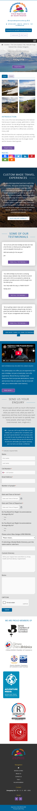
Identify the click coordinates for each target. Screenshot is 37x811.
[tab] (5, 76)
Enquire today (8, 148)
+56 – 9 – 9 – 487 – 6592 (23, 790)
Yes (5, 517)
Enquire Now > (18, 66)
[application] (18, 353)
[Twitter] (18, 156)
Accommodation (20, 25)
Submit (7, 610)
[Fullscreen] (33, 361)
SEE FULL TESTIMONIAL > (18, 295)
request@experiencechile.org (17, 20)
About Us (19, 24)
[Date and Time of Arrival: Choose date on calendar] (21, 498)
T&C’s (31, 24)
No (5, 519)
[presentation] (15, 602)
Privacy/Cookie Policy (18, 809)
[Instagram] (12, 156)
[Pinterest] (32, 156)
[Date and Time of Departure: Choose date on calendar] (21, 507)
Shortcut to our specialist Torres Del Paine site (18, 30)
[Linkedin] (25, 156)
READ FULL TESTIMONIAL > (18, 262)
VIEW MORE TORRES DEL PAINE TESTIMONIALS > (19, 333)
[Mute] (30, 361)
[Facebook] (5, 156)
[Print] (12, 159)
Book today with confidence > (18, 218)
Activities (7, 45)
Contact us (26, 24)
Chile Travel (23, 35)
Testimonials (14, 35)
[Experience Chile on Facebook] (16, 798)
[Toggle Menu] (34, 41)
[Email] (5, 159)
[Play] (4, 361)
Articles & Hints (12, 24)
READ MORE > (8, 390)
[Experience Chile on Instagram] (20, 798)
